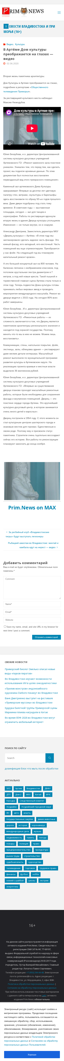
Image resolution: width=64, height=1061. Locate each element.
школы (31, 880)
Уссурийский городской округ (36, 806)
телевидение (13, 868)
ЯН (7, 812)
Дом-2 (18, 794)
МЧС (48, 794)
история (23, 825)
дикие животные (46, 819)
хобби (35, 874)
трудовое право (48, 868)
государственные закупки (19, 819)
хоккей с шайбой (15, 880)
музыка (37, 831)
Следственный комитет (32, 800)
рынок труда (12, 855)
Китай (38, 794)
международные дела (17, 831)
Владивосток (33, 788)
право (36, 843)
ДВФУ (48, 788)
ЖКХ (28, 794)
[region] (32, 1031)
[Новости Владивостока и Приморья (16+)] (26, 12)
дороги (10, 825)
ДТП (8, 794)
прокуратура (41, 849)
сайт (44, 995)
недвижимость (14, 837)
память (30, 837)
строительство (32, 855)
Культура (20, 44)
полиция (23, 843)
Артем (18, 788)
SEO (8, 788)
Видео (10, 44)
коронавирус (38, 825)
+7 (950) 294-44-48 (35, 972)
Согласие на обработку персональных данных (32, 987)
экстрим (44, 880)
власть (27, 812)
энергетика (12, 886)
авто (16, 812)
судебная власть (14, 862)
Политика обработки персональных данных (31, 984)
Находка (10, 800)
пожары (10, 843)
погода (42, 837)
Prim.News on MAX (32, 507)
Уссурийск (11, 806)
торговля (30, 868)
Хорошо (32, 1054)
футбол (24, 874)
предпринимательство (18, 849)
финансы (11, 874)
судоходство (34, 862)
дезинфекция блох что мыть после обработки (31, 768)
